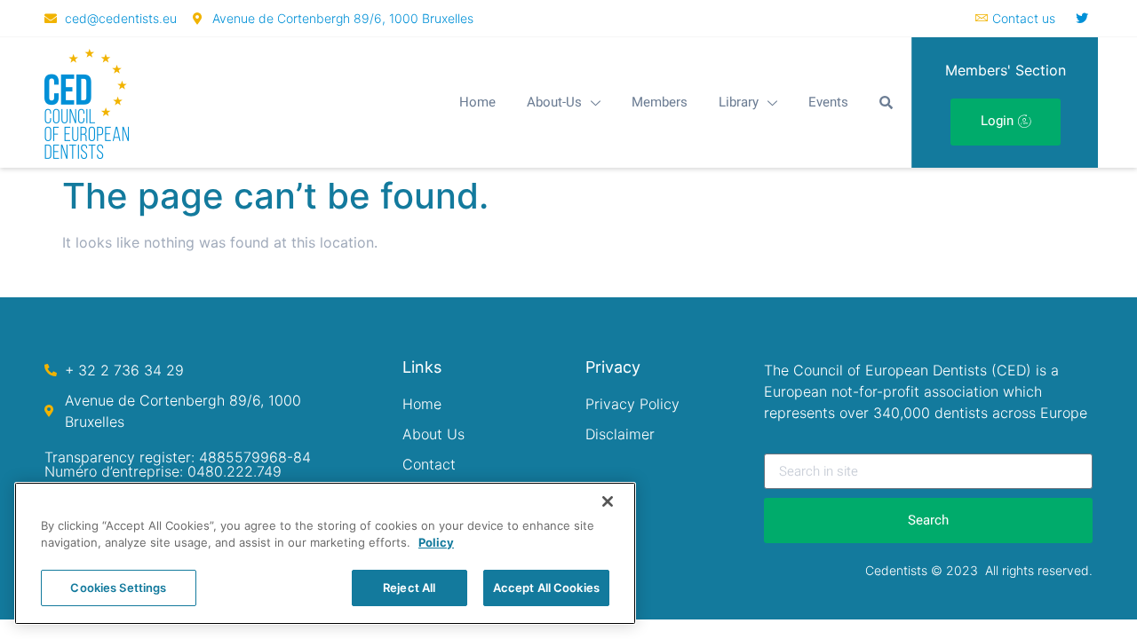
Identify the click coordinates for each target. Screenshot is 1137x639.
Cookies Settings (118, 587)
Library (739, 102)
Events (828, 102)
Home (477, 102)
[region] (325, 553)
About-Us (554, 102)
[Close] (607, 501)
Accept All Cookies (546, 587)
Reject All (409, 587)
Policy (436, 543)
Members (660, 102)
